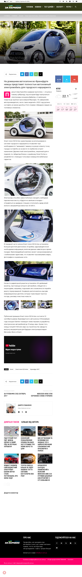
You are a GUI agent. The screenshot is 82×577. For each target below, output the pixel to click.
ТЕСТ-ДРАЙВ (48, 7)
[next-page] (8, 484)
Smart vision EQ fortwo (22, 369)
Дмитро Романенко (14, 63)
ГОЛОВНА (29, 7)
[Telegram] (69, 1)
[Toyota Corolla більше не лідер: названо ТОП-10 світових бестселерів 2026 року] (28, 459)
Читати (66, 76)
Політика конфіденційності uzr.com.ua (34, 559)
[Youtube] (76, 1)
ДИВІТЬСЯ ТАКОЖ (11, 422)
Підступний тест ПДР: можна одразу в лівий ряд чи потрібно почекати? (10, 442)
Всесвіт (21, 16)
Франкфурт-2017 (34, 49)
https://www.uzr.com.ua (24, 408)
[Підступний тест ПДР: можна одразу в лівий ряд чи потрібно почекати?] (11, 431)
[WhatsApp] (36, 74)
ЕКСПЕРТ (59, 7)
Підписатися (75, 76)
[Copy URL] (41, 74)
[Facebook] (60, 1)
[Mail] (63, 1)
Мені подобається (59, 76)
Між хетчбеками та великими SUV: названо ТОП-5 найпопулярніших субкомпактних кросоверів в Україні (45, 444)
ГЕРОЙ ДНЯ (19, 49)
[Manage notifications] (4, 572)
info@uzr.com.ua (41, 553)
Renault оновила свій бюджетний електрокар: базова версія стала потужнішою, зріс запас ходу (11, 471)
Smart (11, 369)
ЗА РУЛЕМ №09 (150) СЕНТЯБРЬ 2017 (15, 395)
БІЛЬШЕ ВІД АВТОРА (30, 422)
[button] (75, 7)
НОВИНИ (38, 7)
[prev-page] (5, 484)
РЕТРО (68, 7)
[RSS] (66, 1)
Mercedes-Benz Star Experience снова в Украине (41, 395)
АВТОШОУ (26, 49)
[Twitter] (73, 1)
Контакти (70, 559)
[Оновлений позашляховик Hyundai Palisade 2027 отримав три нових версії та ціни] (28, 431)
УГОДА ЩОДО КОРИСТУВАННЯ (57, 559)
